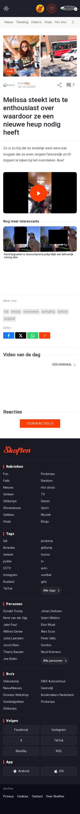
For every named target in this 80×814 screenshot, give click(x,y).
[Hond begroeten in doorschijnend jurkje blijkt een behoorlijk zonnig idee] (40, 239)
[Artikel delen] (59, 85)
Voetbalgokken (13, 702)
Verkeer (8, 494)
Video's (36, 22)
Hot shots (62, 22)
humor (45, 554)
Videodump (11, 681)
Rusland (8, 582)
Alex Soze (48, 631)
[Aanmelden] (69, 8)
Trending (22, 22)
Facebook (21, 730)
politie (7, 561)
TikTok (7, 588)
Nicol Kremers (51, 652)
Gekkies (8, 515)
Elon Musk (48, 625)
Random (47, 481)
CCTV (7, 568)
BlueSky (21, 751)
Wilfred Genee (13, 631)
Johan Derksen (51, 611)
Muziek (46, 515)
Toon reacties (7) (40, 423)
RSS (59, 751)
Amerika (9, 548)
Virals (48, 22)
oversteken (31, 312)
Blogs (45, 521)
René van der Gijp (15, 618)
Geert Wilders (50, 618)
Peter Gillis (48, 638)
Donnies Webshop (16, 695)
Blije (27, 83)
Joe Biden (10, 659)
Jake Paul (10, 625)
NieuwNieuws (12, 688)
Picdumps (48, 474)
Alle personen (53, 661)
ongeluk (9, 319)
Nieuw (8, 22)
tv (42, 561)
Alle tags (49, 590)
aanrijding (48, 312)
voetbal (46, 575)
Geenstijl (47, 688)
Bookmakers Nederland (57, 695)
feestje (16, 312)
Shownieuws (12, 508)
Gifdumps (10, 501)
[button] (73, 22)
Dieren (45, 501)
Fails (6, 481)
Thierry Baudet (13, 652)
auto (44, 568)
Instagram (10, 575)
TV (43, 494)
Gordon (46, 645)
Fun (5, 474)
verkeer (63, 312)
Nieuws (8, 487)
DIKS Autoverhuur (53, 681)
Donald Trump (13, 611)
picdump (47, 541)
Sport (45, 508)
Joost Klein (11, 645)
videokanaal (62, 364)
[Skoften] (17, 450)
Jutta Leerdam (13, 638)
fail (6, 312)
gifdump (46, 548)
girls (44, 582)
